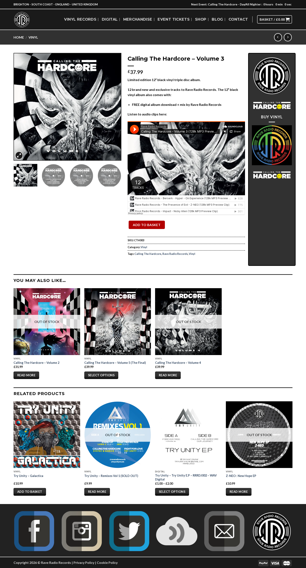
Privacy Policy (83, 562)
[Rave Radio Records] (22, 19)
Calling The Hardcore (147, 253)
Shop (200, 19)
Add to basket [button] (29, 491)
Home (19, 37)
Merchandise (137, 19)
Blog (217, 19)
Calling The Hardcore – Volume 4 (178, 362)
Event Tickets (174, 19)
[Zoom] (19, 155)
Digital (110, 19)
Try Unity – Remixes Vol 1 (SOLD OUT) (111, 476)
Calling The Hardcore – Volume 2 (36, 362)
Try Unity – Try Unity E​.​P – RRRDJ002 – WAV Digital (186, 477)
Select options (101, 375)
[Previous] (21, 107)
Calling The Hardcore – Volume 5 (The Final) (115, 362)
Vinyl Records (80, 19)
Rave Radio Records (175, 253)
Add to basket (146, 225)
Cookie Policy (107, 562)
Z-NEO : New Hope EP (241, 476)
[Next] (114, 107)
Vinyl (33, 37)
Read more (26, 375)
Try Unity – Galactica (28, 476)
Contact (238, 19)
